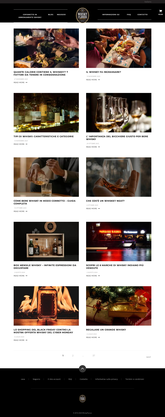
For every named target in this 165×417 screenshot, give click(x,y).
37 (94, 355)
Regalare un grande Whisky (106, 329)
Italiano (148, 1)
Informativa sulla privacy (106, 379)
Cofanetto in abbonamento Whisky (30, 16)
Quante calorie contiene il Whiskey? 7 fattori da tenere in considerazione (41, 73)
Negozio (61, 14)
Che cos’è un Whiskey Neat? (105, 201)
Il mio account (54, 379)
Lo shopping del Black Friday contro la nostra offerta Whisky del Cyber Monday (43, 331)
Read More (19, 82)
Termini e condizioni (135, 379)
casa (23, 379)
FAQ (129, 14)
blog (50, 14)
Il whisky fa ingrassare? (103, 72)
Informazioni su (110, 14)
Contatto (142, 14)
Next (148, 357)
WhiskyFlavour (87, 413)
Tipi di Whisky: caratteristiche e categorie (44, 136)
